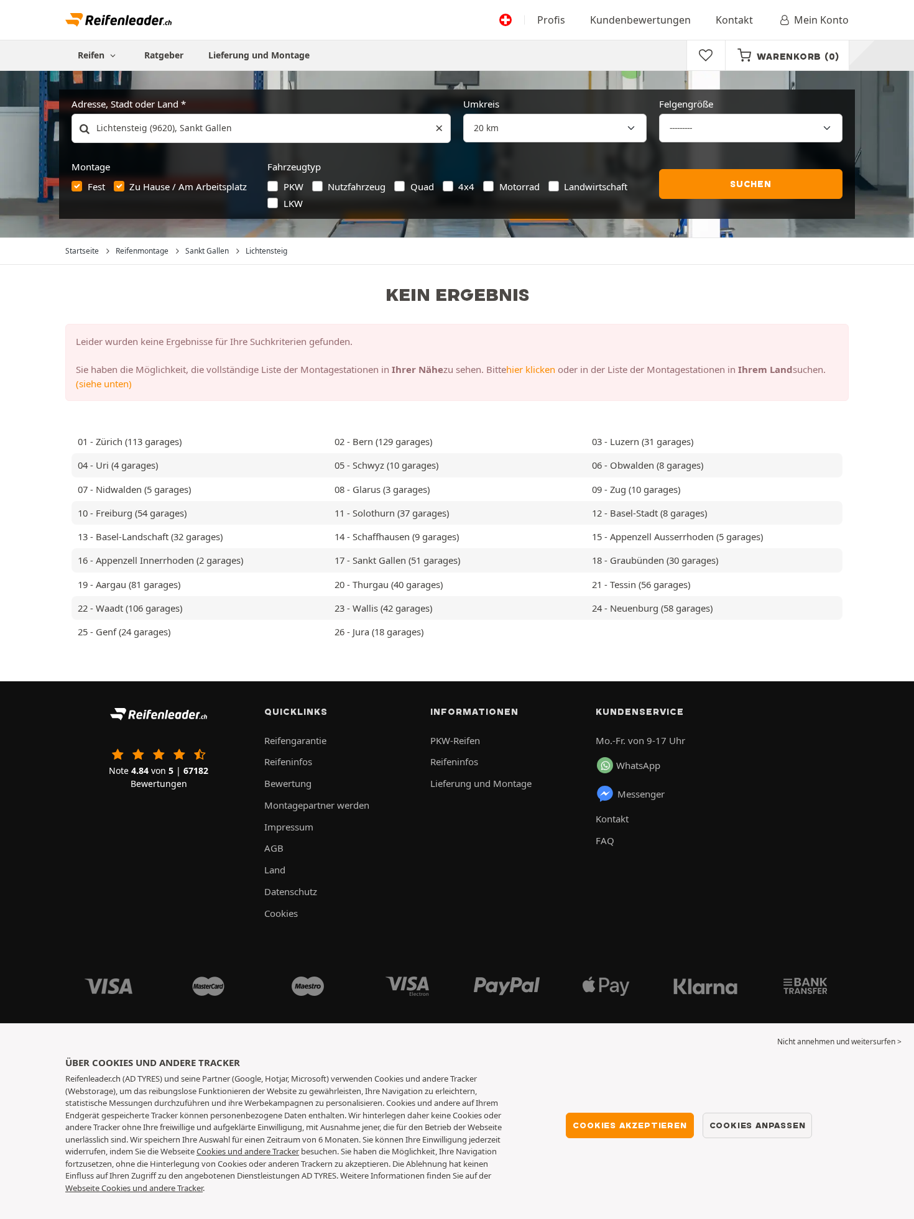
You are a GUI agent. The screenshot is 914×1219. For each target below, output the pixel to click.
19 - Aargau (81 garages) (129, 584)
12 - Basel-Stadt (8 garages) (649, 513)
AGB (274, 848)
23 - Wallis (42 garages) (383, 608)
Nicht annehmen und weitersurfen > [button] (839, 1041)
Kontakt (734, 20)
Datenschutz (290, 891)
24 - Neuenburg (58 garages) (652, 608)
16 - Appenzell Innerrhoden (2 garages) (160, 560)
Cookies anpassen (757, 1125)
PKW (293, 186)
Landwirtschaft (595, 186)
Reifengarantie (295, 740)
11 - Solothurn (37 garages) (392, 513)
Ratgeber (163, 55)
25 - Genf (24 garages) (124, 631)
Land (274, 869)
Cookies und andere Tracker (247, 1151)
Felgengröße (686, 104)
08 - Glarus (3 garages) (382, 489)
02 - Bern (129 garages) (383, 441)
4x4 (466, 186)
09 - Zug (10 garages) (636, 489)
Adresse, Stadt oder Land (125, 104)
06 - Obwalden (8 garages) (647, 465)
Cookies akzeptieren (629, 1125)
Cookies (281, 913)
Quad (422, 186)
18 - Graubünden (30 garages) (655, 560)
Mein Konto (821, 20)
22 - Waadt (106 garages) (130, 608)
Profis (551, 20)
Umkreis (481, 104)
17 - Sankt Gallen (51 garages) (397, 560)
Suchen (751, 184)
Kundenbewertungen (640, 20)
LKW (293, 203)
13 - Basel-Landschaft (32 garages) (150, 536)
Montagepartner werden (316, 805)
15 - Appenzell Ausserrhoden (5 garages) (677, 536)
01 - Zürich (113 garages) (130, 441)
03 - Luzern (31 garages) (642, 441)
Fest (96, 186)
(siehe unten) (104, 383)
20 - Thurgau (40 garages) (389, 584)
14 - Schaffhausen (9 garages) (397, 536)
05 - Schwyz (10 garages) (386, 465)
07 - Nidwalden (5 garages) (134, 489)
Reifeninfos (288, 761)
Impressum (288, 827)
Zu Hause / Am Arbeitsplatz (188, 186)
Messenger (641, 794)
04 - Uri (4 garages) (118, 465)
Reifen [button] (92, 55)
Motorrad (519, 186)
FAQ (605, 840)
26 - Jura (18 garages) (379, 631)
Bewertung (288, 783)
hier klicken (530, 369)
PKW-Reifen (455, 740)
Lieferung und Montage (259, 55)
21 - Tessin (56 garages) (641, 584)
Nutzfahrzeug (356, 186)
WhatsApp (638, 765)
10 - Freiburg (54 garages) (132, 513)
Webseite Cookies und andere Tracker (134, 1188)
